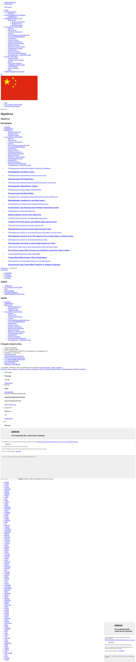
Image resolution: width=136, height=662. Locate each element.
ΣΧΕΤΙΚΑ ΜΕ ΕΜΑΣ (11, 56)
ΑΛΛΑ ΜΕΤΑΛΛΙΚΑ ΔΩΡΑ (13, 27)
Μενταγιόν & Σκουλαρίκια (16, 43)
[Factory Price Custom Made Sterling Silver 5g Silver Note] (29, 261)
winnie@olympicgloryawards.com (14, 358)
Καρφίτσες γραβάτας (79, 369)
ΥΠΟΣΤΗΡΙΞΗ (13, 66)
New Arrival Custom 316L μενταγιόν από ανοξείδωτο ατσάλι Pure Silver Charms (39, 250)
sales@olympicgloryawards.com (13, 356)
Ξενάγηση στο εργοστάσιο (16, 60)
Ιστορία (10, 61)
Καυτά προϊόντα (45, 367)
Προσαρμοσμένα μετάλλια (53, 369)
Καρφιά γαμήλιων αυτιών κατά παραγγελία (24, 215)
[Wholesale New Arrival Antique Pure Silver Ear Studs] (27, 218)
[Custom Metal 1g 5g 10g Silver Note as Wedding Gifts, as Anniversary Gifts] (34, 232)
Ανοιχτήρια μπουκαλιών (15, 32)
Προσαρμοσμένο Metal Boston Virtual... (23, 186)
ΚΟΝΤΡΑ (11, 13)
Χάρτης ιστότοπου (56, 367)
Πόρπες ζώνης (12, 30)
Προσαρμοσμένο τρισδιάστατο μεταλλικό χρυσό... (27, 200)
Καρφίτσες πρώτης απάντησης (9, 369)
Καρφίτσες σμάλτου (38, 369)
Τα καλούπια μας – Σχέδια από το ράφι (19, 55)
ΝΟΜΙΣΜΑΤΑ (12, 17)
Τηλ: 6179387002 (9, 362)
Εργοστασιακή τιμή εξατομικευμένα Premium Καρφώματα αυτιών (33, 208)
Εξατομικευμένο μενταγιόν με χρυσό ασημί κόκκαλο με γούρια (31, 243)
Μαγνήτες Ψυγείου (13, 45)
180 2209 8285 (8, 392)
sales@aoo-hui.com (10, 2)
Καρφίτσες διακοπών (25, 369)
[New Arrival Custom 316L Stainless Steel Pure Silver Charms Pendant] (32, 247)
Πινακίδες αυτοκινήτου (15, 41)
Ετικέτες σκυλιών (13, 40)
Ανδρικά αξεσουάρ (67, 369)
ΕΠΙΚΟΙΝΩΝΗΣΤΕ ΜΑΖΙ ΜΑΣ (14, 71)
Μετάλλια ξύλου (17, 23)
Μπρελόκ (11, 28)
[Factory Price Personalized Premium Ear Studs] (28, 204)
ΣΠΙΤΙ (6, 10)
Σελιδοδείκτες (12, 38)
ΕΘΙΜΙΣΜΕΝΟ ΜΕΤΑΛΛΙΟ (13, 18)
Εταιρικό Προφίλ (13, 58)
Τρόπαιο (10, 33)
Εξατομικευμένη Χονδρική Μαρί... (21, 193)
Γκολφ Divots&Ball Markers (16, 36)
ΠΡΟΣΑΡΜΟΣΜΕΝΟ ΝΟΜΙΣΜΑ (15, 15)
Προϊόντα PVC (12, 50)
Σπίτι (5, 103)
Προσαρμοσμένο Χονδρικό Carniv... (21, 172)
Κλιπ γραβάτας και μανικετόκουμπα (18, 35)
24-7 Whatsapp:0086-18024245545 (14, 359)
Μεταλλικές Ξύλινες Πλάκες (16, 46)
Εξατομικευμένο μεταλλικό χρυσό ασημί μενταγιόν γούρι (29, 229)
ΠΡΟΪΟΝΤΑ (8, 286)
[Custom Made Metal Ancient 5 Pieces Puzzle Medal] (24, 254)
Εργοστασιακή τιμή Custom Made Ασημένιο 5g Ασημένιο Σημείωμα (34, 265)
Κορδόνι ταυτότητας (14, 51)
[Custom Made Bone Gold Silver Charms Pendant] (27, 239)
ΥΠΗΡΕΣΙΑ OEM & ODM (16, 65)
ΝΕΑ (9, 70)
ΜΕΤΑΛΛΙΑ (12, 20)
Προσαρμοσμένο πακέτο (15, 48)
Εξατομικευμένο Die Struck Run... (21, 179)
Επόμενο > (5, 268)
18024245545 (8, 4)
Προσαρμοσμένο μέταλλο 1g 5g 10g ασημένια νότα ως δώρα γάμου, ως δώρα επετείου (40, 236)
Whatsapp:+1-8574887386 (12, 364)
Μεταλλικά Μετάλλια (18, 22)
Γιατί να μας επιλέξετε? (15, 63)
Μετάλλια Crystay (17, 25)
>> (9, 268)
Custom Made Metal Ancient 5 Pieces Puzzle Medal (27, 257)
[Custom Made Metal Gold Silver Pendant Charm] (26, 225)
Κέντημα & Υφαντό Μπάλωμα (17, 53)
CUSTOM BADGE (10, 12)
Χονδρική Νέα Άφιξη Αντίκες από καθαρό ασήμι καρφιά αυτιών (32, 222)
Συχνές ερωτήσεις (13, 68)
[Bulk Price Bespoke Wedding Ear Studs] (21, 211)
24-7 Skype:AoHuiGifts (11, 361)
